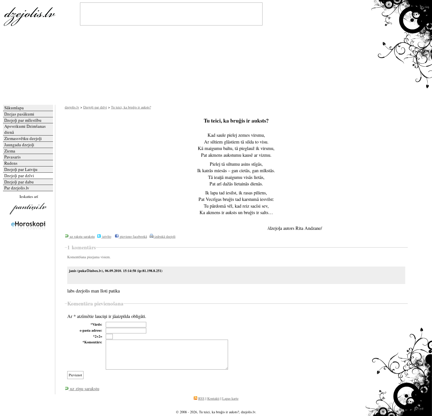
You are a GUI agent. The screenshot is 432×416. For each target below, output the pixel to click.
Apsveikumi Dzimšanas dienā (25, 129)
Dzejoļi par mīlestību (23, 120)
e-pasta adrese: (91, 330)
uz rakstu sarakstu (82, 236)
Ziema (9, 151)
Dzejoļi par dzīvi (95, 107)
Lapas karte (230, 398)
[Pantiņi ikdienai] (28, 214)
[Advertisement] (216, 67)
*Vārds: (96, 324)
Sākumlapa (14, 108)
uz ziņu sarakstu (84, 388)
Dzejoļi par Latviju (21, 169)
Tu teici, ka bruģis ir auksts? (131, 107)
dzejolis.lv (72, 107)
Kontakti (213, 398)
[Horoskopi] (28, 235)
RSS (201, 398)
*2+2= (97, 336)
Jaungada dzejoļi (19, 144)
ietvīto (106, 236)
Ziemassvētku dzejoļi (23, 138)
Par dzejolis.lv (16, 188)
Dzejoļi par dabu (19, 182)
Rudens (11, 163)
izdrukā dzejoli (165, 236)
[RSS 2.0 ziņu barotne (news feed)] (195, 398)
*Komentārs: (92, 342)
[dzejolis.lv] (28, 24)
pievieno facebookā (133, 236)
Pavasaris (12, 157)
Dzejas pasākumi (19, 114)
